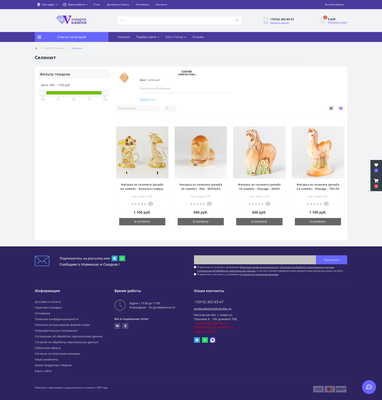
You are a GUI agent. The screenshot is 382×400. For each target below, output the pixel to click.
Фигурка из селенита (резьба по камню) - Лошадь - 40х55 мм (259, 189)
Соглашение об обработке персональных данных (69, 336)
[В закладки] (162, 123)
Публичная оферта (48, 348)
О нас (97, 4)
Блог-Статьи (174, 37)
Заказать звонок (279, 22)
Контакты (161, 4)
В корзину (142, 222)
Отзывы (198, 37)
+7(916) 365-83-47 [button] (208, 302)
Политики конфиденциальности (259, 267)
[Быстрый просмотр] (162, 129)
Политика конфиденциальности (57, 319)
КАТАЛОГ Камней (55, 48)
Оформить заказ (337, 22)
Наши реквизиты (46, 359)
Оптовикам (142, 4)
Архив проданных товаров (53, 365)
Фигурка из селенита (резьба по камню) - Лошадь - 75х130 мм (318, 189)
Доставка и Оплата (118, 4)
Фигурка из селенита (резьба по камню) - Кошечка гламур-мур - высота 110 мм (142, 189)
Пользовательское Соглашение (56, 330)
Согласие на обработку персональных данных (66, 342)
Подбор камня (146, 37)
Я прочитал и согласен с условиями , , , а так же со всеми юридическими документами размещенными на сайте (270, 268)
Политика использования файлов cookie (62, 325)
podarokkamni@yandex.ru (213, 309)
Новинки (124, 37)
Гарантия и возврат (48, 307)
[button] (75, 4)
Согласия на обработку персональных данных (307, 267)
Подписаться (331, 260)
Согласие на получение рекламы (57, 353)
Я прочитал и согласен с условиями (238, 274)
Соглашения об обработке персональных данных (226, 270)
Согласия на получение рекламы (259, 274)
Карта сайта (43, 371)
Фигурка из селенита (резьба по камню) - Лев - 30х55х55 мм (200, 189)
